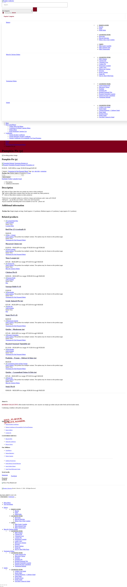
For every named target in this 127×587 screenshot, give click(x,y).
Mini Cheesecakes (104, 49)
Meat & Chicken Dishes (13, 54)
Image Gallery (9, 430)
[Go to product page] (65, 221)
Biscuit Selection (104, 38)
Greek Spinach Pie (104, 85)
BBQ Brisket (103, 59)
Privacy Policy (9, 444)
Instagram (5, 475)
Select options (10, 237)
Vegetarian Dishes (11, 81)
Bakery (8, 22)
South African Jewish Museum (13, 463)
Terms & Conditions (11, 441)
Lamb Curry (102, 67)
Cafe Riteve (9, 450)
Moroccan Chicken (104, 69)
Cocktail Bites (10, 226)
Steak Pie (102, 74)
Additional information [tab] (12, 183)
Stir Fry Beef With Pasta (106, 76)
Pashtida (101, 89)
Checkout (11, 497)
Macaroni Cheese (104, 87)
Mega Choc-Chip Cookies (107, 40)
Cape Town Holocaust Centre (13, 469)
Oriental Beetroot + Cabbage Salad (109, 110)
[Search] (35, 9)
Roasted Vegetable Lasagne (107, 94)
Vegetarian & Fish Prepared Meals (18, 171)
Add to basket (6, 177)
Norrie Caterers (9, 456)
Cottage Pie (102, 64)
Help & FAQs (9, 439)
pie (33, 171)
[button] (1, 499)
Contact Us (8, 432)
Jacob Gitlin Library (11, 466)
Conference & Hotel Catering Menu (19, 128)
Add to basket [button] (10, 222)
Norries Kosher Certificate (17, 135)
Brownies (102, 36)
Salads (8, 102)
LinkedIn (15, 179)
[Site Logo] (8, 1)
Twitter (10, 179)
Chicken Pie (102, 60)
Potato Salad (102, 115)
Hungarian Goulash (105, 65)
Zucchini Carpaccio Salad (106, 117)
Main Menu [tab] (7, 502)
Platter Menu (13, 130)
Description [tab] (9, 182)
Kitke (100, 28)
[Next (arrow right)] (2, 586)
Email (20, 179)
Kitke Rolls (102, 30)
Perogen (101, 71)
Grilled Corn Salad (104, 107)
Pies (7, 283)
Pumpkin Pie (103, 90)
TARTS (101, 44)
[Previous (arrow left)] (0, 586)
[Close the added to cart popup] (15, 497)
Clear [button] (29, 173)
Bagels (101, 27)
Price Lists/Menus (11, 125)
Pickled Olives (103, 114)
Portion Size (6, 173)
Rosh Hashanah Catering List (18, 131)
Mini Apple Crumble (105, 46)
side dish (37, 171)
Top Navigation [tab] (8, 504)
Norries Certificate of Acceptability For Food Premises (25, 138)
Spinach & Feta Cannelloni (107, 95)
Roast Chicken (103, 72)
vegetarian (43, 171)
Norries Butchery (10, 453)
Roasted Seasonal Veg (105, 92)
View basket (4, 497)
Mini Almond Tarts (104, 47)
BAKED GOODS (104, 25)
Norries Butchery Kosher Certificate (19, 136)
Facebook (5, 179)
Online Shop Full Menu (16, 126)
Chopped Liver (103, 62)
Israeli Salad (102, 109)
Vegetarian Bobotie (104, 97)
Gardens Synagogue (11, 460)
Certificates (9, 133)
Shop (7, 123)
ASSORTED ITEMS (105, 34)
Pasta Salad (102, 112)
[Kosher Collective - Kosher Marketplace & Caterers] (7, 488)
